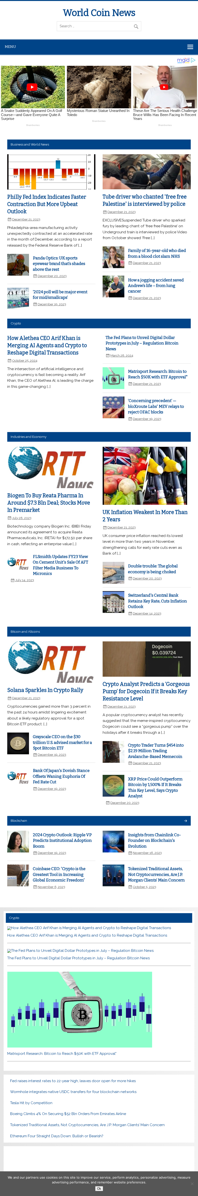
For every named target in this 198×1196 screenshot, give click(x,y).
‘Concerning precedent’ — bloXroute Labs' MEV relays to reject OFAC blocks (156, 406)
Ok (99, 1188)
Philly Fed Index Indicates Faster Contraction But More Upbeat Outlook (46, 204)
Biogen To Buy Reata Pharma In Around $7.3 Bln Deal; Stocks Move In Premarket (48, 502)
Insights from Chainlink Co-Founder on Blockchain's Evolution (154, 840)
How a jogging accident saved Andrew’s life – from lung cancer (156, 286)
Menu (10, 46)
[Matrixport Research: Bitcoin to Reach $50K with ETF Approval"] (79, 1046)
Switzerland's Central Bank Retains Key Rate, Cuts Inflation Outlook (157, 601)
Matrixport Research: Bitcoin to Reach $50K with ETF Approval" (61, 1053)
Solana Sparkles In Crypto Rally (45, 690)
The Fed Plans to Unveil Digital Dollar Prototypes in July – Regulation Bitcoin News (142, 343)
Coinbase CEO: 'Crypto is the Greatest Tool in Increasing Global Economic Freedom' (59, 874)
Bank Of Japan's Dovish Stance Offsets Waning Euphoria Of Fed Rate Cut (61, 776)
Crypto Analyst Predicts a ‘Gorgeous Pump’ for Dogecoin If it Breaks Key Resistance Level (146, 691)
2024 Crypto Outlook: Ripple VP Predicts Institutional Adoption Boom (62, 840)
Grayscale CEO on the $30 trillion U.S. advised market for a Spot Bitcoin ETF (62, 742)
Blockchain (19, 820)
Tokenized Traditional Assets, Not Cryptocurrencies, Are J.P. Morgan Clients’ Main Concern (156, 874)
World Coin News (99, 12)
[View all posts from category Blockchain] (185, 821)
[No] (192, 1183)
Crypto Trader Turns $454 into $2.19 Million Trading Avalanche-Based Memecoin (156, 751)
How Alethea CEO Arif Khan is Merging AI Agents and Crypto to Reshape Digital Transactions (47, 345)
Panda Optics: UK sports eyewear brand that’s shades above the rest (59, 264)
